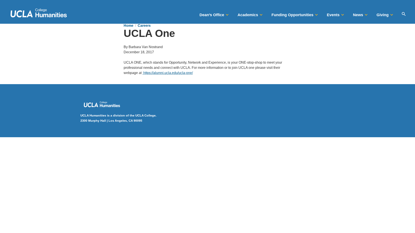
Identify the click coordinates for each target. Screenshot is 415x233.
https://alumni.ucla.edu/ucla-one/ (167, 73)
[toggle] (227, 14)
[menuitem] (214, 13)
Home (128, 25)
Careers (144, 25)
